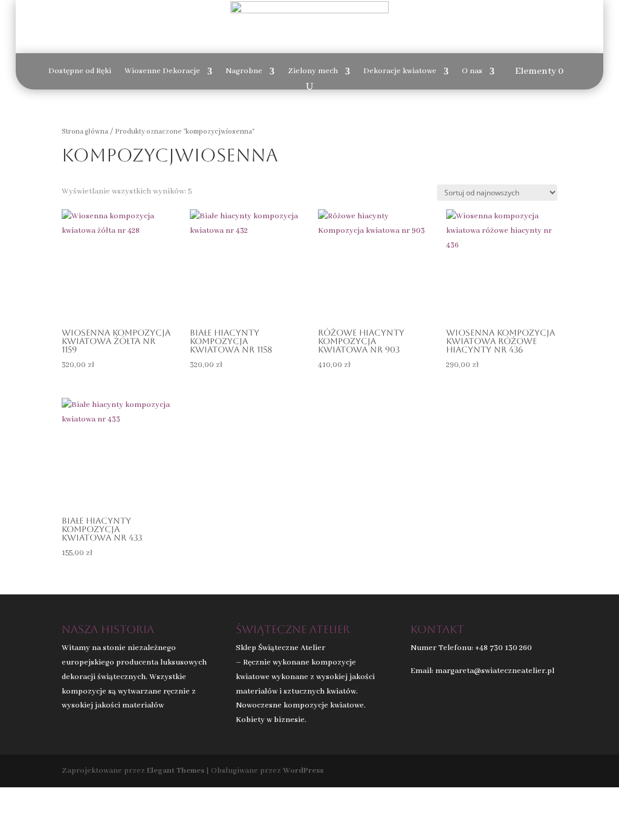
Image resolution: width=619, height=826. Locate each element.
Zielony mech (313, 71)
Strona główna (85, 131)
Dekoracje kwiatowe (399, 71)
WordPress (303, 771)
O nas (472, 71)
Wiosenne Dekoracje (162, 71)
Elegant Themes (175, 771)
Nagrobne (243, 71)
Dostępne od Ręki (79, 71)
